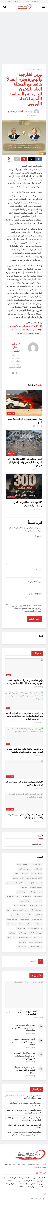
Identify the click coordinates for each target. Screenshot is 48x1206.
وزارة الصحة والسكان (35, 928)
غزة (8, 910)
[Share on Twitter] (31, 159)
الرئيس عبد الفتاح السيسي (33, 883)
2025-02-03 (31, 115)
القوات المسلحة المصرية (14, 883)
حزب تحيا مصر (21, 892)
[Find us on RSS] (32, 1198)
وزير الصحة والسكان (35, 942)
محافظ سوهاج (24, 919)
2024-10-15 (38, 687)
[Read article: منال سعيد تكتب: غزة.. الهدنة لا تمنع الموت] (24, 403)
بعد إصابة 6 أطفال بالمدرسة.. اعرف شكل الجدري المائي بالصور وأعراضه (24, 1055)
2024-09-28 (38, 788)
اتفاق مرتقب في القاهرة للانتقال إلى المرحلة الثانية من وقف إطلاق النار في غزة (24, 462)
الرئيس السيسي (18, 878)
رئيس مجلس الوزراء (13, 896)
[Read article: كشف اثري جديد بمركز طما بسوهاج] (24, 994)
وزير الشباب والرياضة (24, 937)
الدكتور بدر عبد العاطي (21, 873)
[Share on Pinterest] (24, 159)
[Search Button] (4, 7)
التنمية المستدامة (36, 873)
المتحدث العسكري (36, 887)
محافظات (10, 1181)
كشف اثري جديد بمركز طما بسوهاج (27, 1012)
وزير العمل (22, 942)
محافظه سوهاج (12, 919)
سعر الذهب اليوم (26, 901)
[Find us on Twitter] (40, 1198)
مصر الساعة (16, 330)
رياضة (21, 1178)
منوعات (22, 1187)
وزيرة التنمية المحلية (35, 946)
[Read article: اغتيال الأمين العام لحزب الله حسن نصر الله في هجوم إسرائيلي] (24, 769)
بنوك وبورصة (39, 1181)
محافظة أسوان (37, 919)
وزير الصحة (10, 937)
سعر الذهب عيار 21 (20, 905)
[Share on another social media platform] (17, 159)
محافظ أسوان (27, 915)
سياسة (18, 1181)
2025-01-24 (38, 821)
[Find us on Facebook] (43, 1198)
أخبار (8, 708)
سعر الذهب (38, 901)
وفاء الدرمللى (22, 946)
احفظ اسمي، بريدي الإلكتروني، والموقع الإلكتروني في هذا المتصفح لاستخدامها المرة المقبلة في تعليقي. (27, 608)
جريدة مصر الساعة (29, 330)
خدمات (19, 1184)
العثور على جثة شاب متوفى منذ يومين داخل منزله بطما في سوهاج (23, 1041)
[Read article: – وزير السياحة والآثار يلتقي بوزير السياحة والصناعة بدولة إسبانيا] (24, 802)
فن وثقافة (12, 1178)
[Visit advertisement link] (24, 1)
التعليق (38, 536)
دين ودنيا (40, 1184)
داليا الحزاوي (38, 896)
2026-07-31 (37, 469)
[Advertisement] (24, 36)
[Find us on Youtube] (36, 1198)
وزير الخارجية (21, 333)
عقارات (40, 1187)
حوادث (4, 1178)
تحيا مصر (24, 887)
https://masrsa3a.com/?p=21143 (26, 326)
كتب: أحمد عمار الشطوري (17, 111)
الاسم (39, 569)
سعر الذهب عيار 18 (35, 905)
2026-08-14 (37, 426)
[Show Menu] (43, 7)
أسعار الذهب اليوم (24, 869)
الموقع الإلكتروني (35, 593)
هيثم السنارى (12, 924)
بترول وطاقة (10, 1184)
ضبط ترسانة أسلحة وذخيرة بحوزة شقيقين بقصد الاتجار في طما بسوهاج (23, 1027)
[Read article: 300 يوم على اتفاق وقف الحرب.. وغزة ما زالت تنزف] (24, 486)
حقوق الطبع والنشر (33, 1164)
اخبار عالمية (30, 69)
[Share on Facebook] (38, 159)
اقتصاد (8, 675)
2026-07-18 (37, 509)
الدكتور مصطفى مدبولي (34, 878)
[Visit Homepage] (24, 7)
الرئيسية (39, 69)
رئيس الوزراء (27, 896)
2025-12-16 (38, 722)
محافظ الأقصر (15, 915)
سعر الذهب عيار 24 (35, 910)
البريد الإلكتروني (35, 581)
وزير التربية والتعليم (36, 933)
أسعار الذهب (38, 869)
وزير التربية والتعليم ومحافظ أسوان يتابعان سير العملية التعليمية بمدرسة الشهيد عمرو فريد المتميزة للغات (24, 716)
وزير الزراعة (38, 937)
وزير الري (12, 933)
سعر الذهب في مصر (19, 910)
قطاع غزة (38, 915)
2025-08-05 (38, 755)
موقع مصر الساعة (34, 333)
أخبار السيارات (30, 1184)
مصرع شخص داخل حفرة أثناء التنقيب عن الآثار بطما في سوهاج (24, 1070)
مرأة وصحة (31, 1187)
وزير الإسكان (21, 928)
